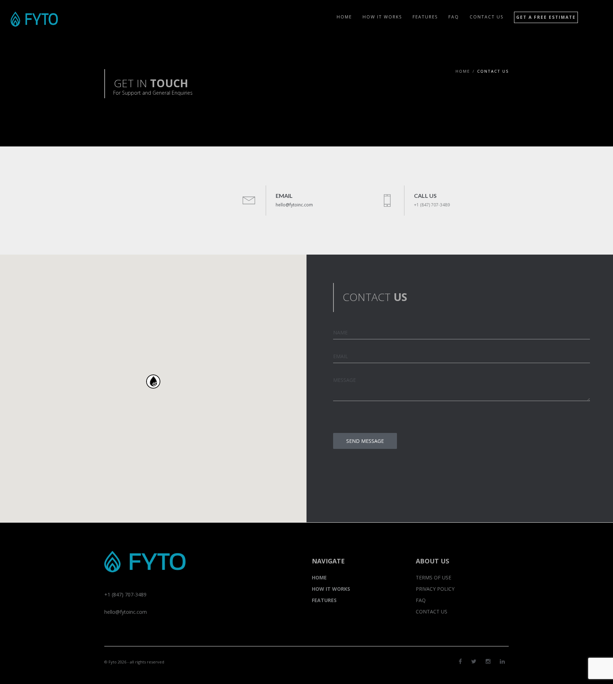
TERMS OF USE (433, 577)
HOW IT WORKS (331, 588)
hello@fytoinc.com (294, 205)
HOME (319, 577)
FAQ (421, 600)
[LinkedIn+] (502, 661)
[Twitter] (473, 661)
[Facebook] (460, 661)
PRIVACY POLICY (435, 588)
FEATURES (324, 600)
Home (462, 71)
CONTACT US (431, 611)
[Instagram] (488, 661)
